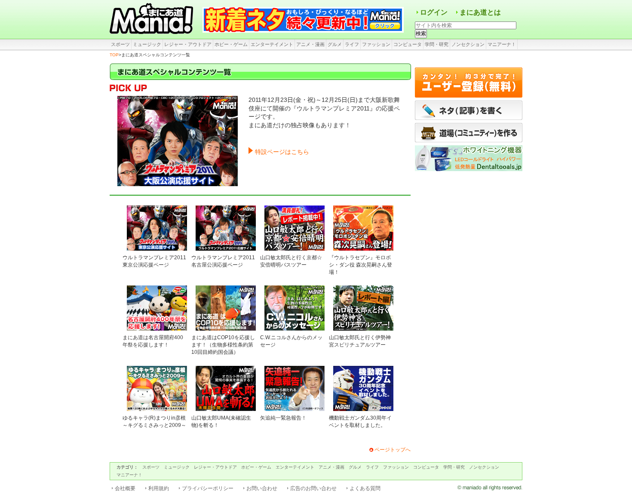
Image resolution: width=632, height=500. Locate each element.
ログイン (434, 12)
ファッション (376, 44)
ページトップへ (392, 450)
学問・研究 (436, 44)
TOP (114, 54)
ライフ (352, 44)
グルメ (335, 44)
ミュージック (147, 44)
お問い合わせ (261, 488)
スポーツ (120, 44)
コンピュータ (407, 44)
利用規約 (158, 488)
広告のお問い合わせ (313, 488)
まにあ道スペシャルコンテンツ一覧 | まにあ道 (153, 19)
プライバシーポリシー (207, 488)
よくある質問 (365, 488)
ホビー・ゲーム (231, 44)
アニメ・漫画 (310, 44)
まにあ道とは (480, 12)
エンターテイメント (272, 44)
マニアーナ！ (502, 44)
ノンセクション (468, 44)
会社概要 (125, 488)
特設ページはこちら (282, 151)
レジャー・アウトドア (188, 44)
